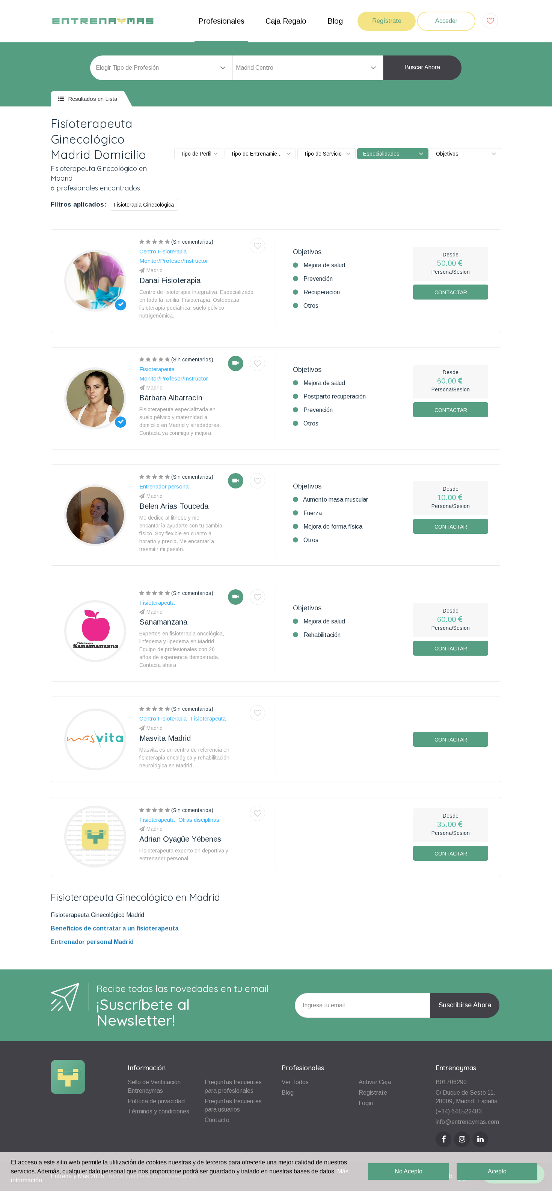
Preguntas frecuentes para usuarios (233, 1105)
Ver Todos (295, 1082)
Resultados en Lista (91, 99)
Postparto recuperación (334, 396)
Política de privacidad (156, 1101)
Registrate (373, 1092)
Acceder (446, 21)
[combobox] (308, 67)
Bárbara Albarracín (170, 398)
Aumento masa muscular (335, 499)
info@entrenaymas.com (467, 1122)
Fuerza (312, 513)
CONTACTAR (450, 292)
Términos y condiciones (158, 1111)
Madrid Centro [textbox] (254, 67)
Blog (335, 21)
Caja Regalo (285, 21)
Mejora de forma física (332, 526)
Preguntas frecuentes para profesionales (233, 1086)
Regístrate (386, 21)
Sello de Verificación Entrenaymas (154, 1086)
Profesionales (221, 21)
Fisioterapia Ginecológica (144, 205)
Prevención (318, 279)
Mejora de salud (324, 265)
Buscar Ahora (422, 67)
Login (366, 1103)
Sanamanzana (163, 622)
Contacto (217, 1120)
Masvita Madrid (165, 738)
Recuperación (321, 292)
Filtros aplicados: (78, 204)
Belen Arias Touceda (173, 506)
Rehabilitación (322, 635)
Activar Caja (375, 1082)
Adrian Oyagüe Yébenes (180, 839)
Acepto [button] (497, 1171)
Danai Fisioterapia (170, 280)
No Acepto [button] (408, 1171)
